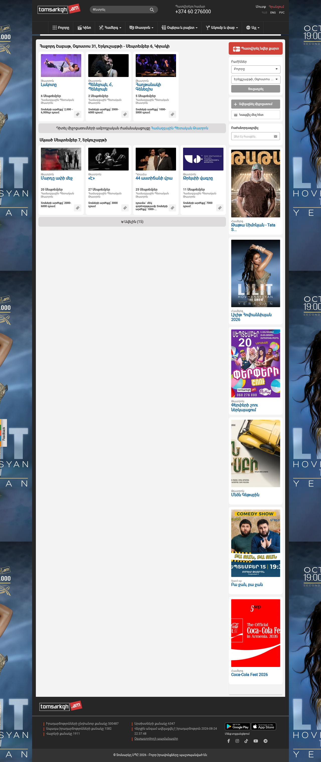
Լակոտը (49, 84)
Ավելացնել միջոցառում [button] (255, 104)
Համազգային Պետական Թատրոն (57, 101)
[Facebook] (228, 741)
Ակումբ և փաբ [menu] (223, 28)
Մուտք (261, 7)
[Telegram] (266, 741)
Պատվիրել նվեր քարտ (259, 48)
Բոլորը (63, 28)
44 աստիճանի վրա (154, 178)
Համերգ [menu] (112, 28)
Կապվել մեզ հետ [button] (250, 115)
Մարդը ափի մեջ (57, 178)
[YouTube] (256, 741)
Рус (282, 12)
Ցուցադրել (255, 89)
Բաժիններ (239, 61)
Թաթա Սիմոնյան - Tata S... (253, 227)
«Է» (91, 178)
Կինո (87, 28)
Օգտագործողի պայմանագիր (156, 738)
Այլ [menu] (254, 28)
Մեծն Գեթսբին (245, 494)
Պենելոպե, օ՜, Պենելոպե (100, 87)
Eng (273, 12)
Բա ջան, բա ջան (247, 584)
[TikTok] (246, 741)
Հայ (264, 12)
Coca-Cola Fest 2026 (249, 674)
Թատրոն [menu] (143, 28)
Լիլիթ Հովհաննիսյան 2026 (251, 317)
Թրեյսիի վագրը (198, 178)
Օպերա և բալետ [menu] (181, 28)
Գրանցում (276, 7)
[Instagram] (237, 741)
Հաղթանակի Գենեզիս (148, 87)
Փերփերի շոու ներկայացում (244, 407)
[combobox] (256, 69)
